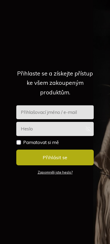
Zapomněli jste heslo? (55, 172)
